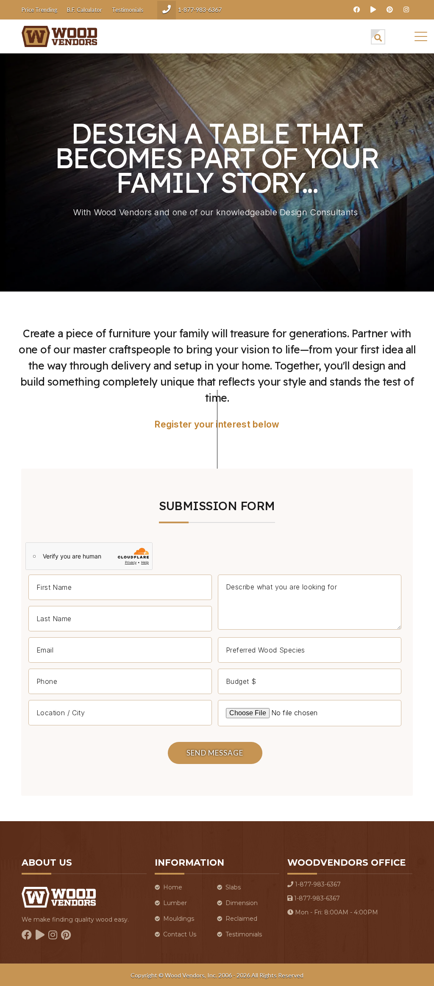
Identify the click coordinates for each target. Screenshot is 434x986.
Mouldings (178, 918)
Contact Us (179, 934)
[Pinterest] (389, 9)
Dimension (241, 903)
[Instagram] (406, 9)
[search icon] (378, 36)
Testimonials (127, 9)
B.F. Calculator (84, 9)
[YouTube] (373, 9)
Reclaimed (241, 918)
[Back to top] (386, 969)
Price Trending (39, 9)
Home (172, 887)
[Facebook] (356, 9)
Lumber (175, 903)
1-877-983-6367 (200, 9)
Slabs (233, 887)
